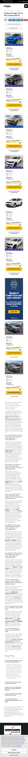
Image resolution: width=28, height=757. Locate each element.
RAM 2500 (14, 540)
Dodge (18, 618)
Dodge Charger (8, 481)
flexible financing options (11, 593)
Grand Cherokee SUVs (10, 621)
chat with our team (16, 646)
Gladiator (20, 510)
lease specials (17, 597)
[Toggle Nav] (26, 6)
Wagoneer (15, 566)
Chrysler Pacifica (9, 450)
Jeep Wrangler (16, 620)
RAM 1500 (7, 540)
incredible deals (14, 592)
